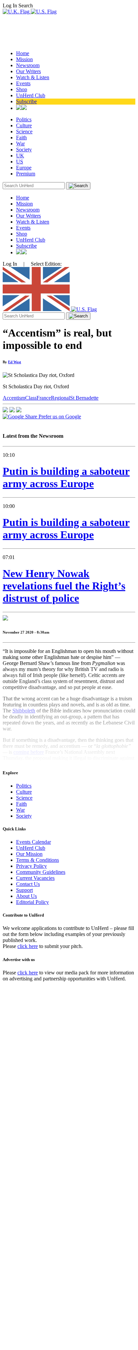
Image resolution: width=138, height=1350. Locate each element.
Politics (23, 119)
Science (24, 131)
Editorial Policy (32, 902)
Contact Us (28, 884)
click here (27, 946)
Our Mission (29, 854)
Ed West (14, 362)
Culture (24, 125)
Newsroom (28, 65)
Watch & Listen (32, 77)
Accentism (14, 398)
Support (24, 890)
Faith (21, 137)
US (19, 161)
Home (22, 53)
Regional (60, 398)
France (44, 398)
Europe (23, 167)
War (20, 143)
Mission (24, 59)
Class (31, 398)
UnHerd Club (30, 95)
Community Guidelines (40, 872)
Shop (21, 89)
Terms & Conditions (37, 860)
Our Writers (28, 71)
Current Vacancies (35, 878)
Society (24, 149)
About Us (26, 896)
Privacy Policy (31, 866)
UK (20, 155)
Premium (25, 173)
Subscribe (26, 101)
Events (23, 83)
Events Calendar (33, 842)
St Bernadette (84, 398)
